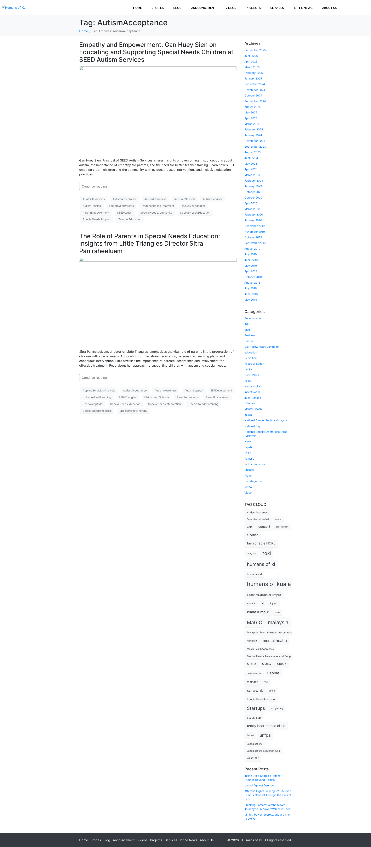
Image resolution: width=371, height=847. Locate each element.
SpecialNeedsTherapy (133, 410)
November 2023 (254, 140)
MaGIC (254, 622)
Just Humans (252, 397)
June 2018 (251, 294)
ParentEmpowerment (96, 212)
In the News (303, 8)
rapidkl (248, 447)
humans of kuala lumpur (279, 584)
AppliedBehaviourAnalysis (99, 390)
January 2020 (253, 220)
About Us (329, 8)
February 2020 (253, 214)
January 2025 (253, 78)
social (272, 690)
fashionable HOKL (261, 543)
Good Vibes (251, 375)
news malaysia (254, 673)
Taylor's (249, 458)
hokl (266, 553)
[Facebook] (351, 7)
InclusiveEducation (194, 205)
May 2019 (250, 265)
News (248, 441)
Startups (256, 708)
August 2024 (252, 106)
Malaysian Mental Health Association (270, 632)
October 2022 (253, 192)
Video (248, 492)
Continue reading (94, 186)
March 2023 (252, 175)
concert (264, 526)
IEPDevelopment (221, 390)
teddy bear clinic (255, 464)
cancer (278, 519)
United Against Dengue (259, 785)
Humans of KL (253, 386)
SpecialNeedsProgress (97, 410)
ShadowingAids (92, 404)
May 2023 (250, 163)
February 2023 (253, 180)
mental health (275, 640)
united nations (254, 743)
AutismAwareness (155, 199)
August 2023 (252, 152)
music (248, 414)
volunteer (253, 757)
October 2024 (253, 95)
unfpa (248, 487)
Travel (248, 475)
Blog (177, 8)
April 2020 (250, 203)
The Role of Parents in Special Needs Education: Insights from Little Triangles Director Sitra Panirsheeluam (149, 243)
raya (266, 681)
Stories (157, 8)
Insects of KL (252, 392)
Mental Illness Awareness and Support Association (278, 656)
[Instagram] (364, 7)
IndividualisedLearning (97, 397)
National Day (252, 426)
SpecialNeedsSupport (97, 219)
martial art (252, 641)
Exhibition (250, 358)
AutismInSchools (184, 199)
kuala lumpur (258, 612)
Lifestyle (249, 403)
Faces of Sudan (254, 363)
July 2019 (250, 254)
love (277, 612)
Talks (247, 452)
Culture (249, 341)
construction (282, 527)
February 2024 (253, 129)
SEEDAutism (124, 212)
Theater (249, 469)
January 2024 (253, 135)
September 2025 (255, 50)
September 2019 (255, 242)
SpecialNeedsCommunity (156, 212)
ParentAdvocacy (187, 397)
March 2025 (252, 67)
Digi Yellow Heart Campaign (261, 346)
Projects (253, 8)
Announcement (203, 8)
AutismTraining (92, 205)
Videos (230, 8)
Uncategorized (253, 481)
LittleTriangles (127, 397)
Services (277, 8)
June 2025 (251, 55)
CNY (250, 526)
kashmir (251, 603)
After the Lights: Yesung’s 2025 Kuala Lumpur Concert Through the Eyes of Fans (268, 795)
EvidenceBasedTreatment (158, 205)
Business (249, 335)
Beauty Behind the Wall (258, 519)
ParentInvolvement (218, 397)
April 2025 (250, 61)
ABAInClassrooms (94, 199)
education (250, 352)
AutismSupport (194, 390)
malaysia (278, 622)
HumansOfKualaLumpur (264, 595)
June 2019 (251, 259)
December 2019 (254, 225)
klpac (273, 603)
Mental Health (253, 409)
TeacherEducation (129, 219)
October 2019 (253, 237)
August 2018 (252, 282)
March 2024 (252, 123)
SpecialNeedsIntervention (164, 404)
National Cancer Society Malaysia (265, 420)
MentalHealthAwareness (260, 649)
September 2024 (255, 101)
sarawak (255, 690)
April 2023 (250, 169)
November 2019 (254, 231)
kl (263, 603)
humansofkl (254, 574)
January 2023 (253, 186)
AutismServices (212, 199)
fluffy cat (251, 553)
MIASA (251, 664)
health (248, 380)
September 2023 (255, 146)
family (248, 369)
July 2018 (250, 288)
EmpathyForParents (121, 205)
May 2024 (250, 112)
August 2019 (252, 248)
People (273, 673)
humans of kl (261, 564)
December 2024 (254, 84)
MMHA (266, 664)
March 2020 (252, 208)
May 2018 (250, 299)
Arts (246, 324)
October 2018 (253, 277)
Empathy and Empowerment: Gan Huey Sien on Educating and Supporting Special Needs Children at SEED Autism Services (156, 52)
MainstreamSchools (156, 397)
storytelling (277, 708)
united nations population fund (263, 750)
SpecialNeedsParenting (204, 404)
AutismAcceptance (124, 199)
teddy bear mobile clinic (266, 726)
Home (137, 8)
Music (281, 664)
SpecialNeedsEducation (195, 212)
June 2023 (251, 157)
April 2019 (250, 271)
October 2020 (253, 197)
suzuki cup (254, 717)
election (252, 535)
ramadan (252, 681)
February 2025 (253, 72)
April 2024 (250, 118)
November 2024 (254, 89)
